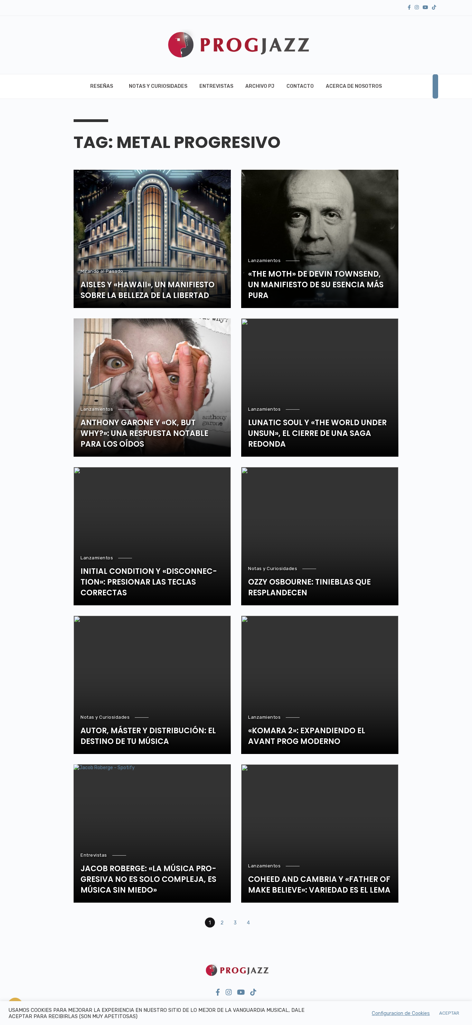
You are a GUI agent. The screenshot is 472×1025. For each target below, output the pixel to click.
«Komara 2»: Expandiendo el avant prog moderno (306, 736)
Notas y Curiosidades (158, 86)
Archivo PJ (259, 86)
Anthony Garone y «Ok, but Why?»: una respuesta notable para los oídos (144, 433)
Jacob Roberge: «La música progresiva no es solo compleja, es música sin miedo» (148, 879)
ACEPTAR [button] (449, 1013)
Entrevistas (216, 86)
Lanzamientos (264, 260)
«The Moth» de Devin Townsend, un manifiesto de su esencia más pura (316, 285)
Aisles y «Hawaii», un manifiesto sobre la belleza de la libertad (148, 290)
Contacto (300, 86)
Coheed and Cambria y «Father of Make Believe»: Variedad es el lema (319, 884)
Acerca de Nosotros (354, 86)
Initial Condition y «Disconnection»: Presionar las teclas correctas (149, 582)
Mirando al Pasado (102, 271)
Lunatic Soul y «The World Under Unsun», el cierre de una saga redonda (317, 433)
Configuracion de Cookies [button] (401, 1013)
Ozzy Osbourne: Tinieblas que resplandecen (309, 587)
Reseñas (101, 86)
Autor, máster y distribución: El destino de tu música (148, 736)
